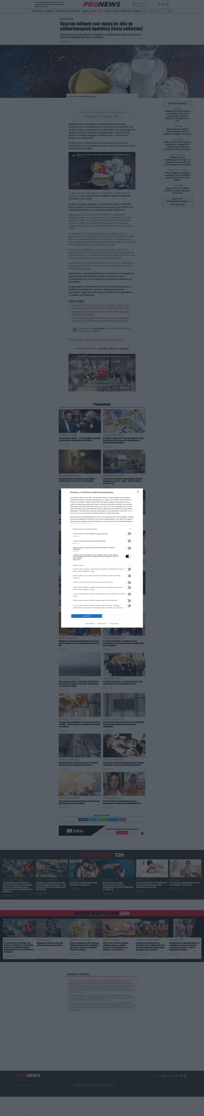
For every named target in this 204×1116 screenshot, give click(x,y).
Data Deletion (90, 623)
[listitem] (102, 529)
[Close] (139, 493)
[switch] (128, 533)
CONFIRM (87, 616)
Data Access (102, 623)
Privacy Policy (114, 623)
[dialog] (102, 558)
